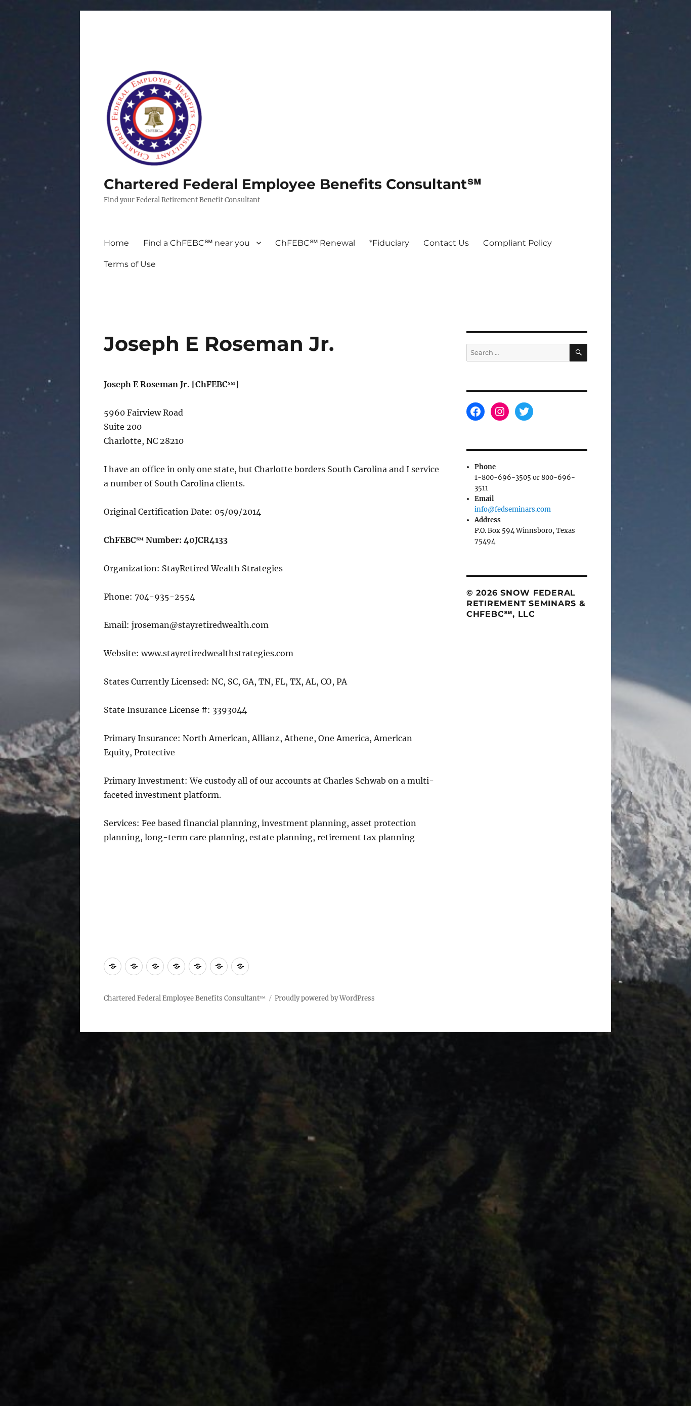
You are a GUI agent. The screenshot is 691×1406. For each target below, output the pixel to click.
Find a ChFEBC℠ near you (196, 243)
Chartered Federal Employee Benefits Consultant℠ (293, 184)
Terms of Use (130, 264)
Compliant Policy (517, 243)
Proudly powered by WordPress (325, 998)
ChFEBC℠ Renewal (315, 243)
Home (116, 243)
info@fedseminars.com (512, 509)
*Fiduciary (389, 243)
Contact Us (446, 243)
